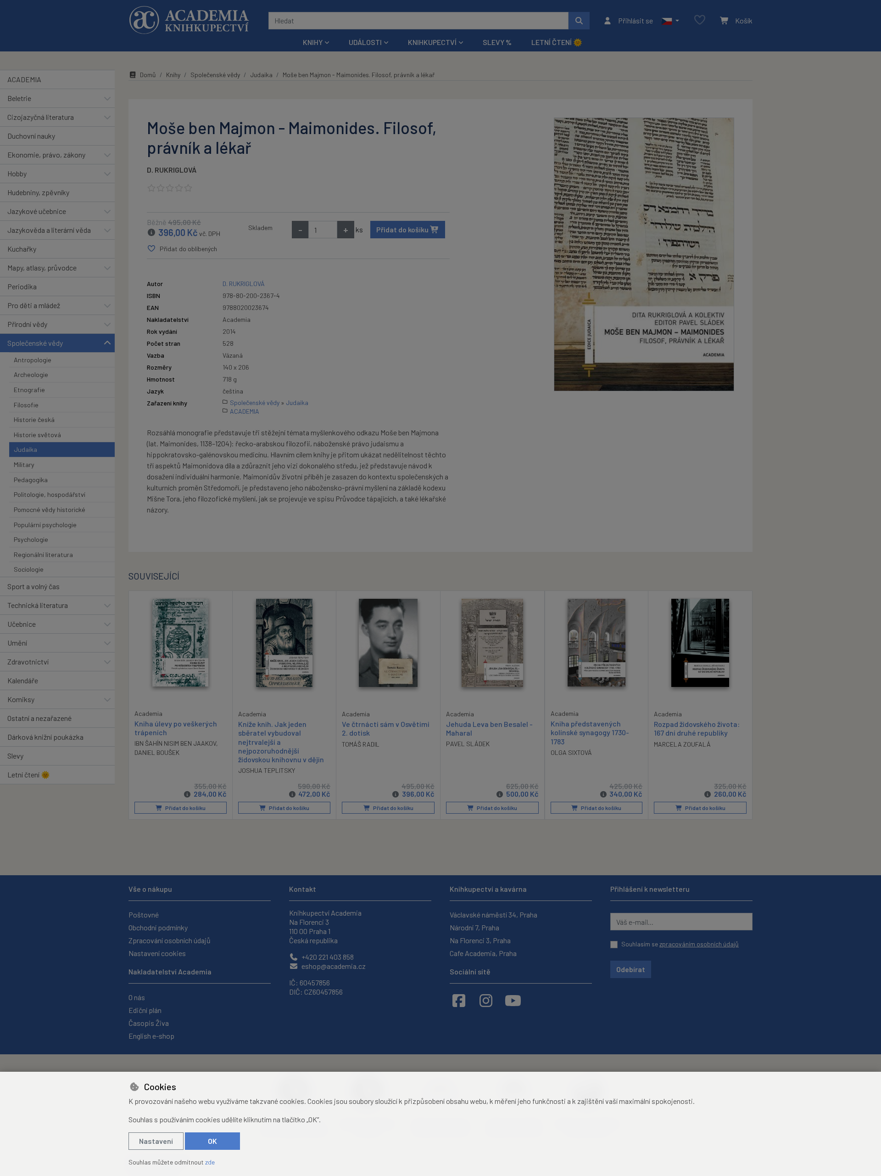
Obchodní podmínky (158, 927)
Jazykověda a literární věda (49, 229)
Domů (148, 75)
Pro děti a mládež (33, 305)
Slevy (15, 755)
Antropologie (32, 360)
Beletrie (19, 98)
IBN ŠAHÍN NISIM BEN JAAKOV (175, 743)
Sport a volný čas (33, 586)
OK (212, 1141)
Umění (17, 642)
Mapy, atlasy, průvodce (42, 267)
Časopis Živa (148, 1022)
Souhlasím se (680, 944)
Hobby (17, 173)
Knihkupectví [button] (432, 42)
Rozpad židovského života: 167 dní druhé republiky (697, 728)
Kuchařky (21, 248)
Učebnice (21, 623)
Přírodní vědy (27, 324)
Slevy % (497, 42)
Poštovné (143, 914)
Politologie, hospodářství (49, 494)
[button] (670, 20)
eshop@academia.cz (333, 966)
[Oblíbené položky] (700, 20)
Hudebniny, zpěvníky (38, 192)
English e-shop (151, 1035)
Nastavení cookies (157, 953)
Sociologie (29, 569)
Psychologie (31, 539)
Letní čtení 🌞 (556, 42)
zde (210, 1162)
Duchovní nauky (31, 135)
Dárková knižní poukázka (45, 736)
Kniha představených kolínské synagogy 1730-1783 (590, 732)
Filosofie (26, 405)
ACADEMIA (24, 79)
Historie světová (37, 435)
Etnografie (29, 390)
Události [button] (365, 42)
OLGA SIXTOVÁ (571, 752)
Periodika (22, 286)
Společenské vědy (35, 342)
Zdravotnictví (28, 661)
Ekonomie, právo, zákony (46, 154)
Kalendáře (22, 680)
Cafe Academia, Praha (483, 953)
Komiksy (20, 699)
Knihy (173, 75)
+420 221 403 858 (327, 956)
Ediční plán (145, 1010)
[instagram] (486, 1000)
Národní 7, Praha (474, 927)
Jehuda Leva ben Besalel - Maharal (489, 728)
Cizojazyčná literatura (40, 117)
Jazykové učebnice (36, 211)
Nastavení (156, 1141)
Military (24, 464)
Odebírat (630, 969)
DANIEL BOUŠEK (156, 752)
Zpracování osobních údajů (169, 940)
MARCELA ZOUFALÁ (682, 744)
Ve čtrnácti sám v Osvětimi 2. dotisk (385, 728)
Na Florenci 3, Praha (480, 940)
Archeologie (31, 374)
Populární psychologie (45, 525)
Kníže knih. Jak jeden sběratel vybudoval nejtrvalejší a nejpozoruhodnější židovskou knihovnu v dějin (281, 742)
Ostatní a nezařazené (39, 718)
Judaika (25, 449)
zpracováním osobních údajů (699, 944)
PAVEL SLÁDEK (468, 744)
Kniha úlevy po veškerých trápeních (175, 728)
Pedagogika (31, 480)
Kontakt (302, 888)
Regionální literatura (43, 554)
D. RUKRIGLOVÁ (171, 169)
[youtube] (513, 1000)
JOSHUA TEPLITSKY (266, 770)
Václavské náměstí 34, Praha (493, 914)
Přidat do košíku (403, 229)
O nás (136, 997)
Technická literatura (37, 605)
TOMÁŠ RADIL (360, 744)
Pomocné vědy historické (49, 509)
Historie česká (34, 419)
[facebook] (459, 1000)
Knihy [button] (313, 42)
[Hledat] (579, 20)
